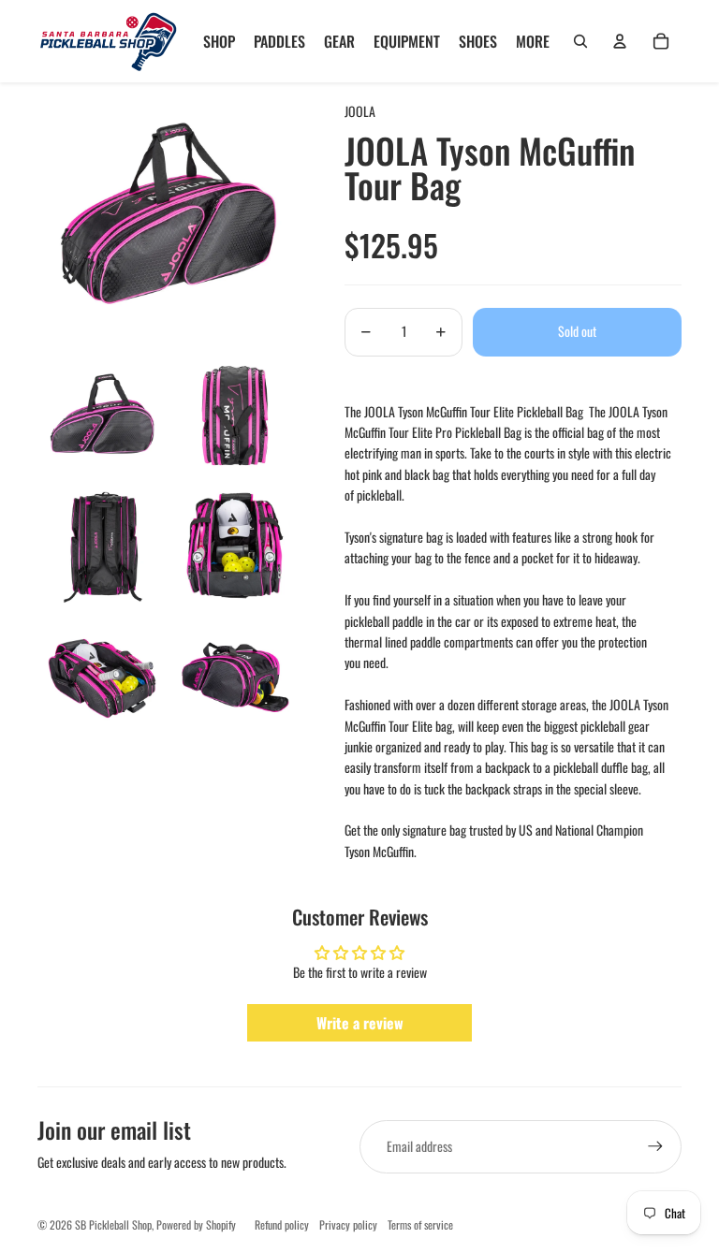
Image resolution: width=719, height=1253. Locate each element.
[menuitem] (533, 41)
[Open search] (580, 41)
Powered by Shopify (196, 1224)
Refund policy (282, 1224)
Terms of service (420, 1224)
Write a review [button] (360, 1023)
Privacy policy (348, 1224)
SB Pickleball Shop (113, 1224)
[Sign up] (655, 1146)
